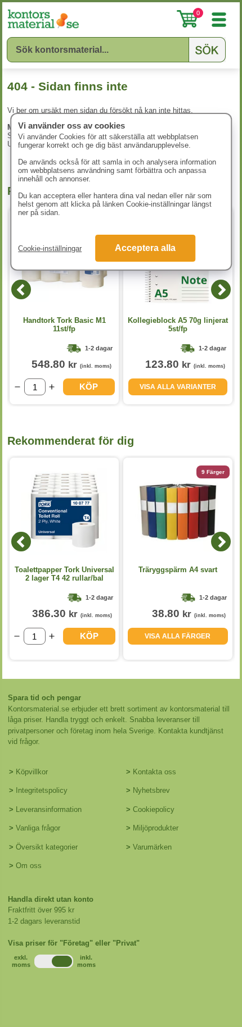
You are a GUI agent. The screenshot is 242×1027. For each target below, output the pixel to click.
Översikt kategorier (47, 847)
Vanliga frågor (38, 828)
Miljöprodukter (155, 828)
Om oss (29, 865)
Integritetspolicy (42, 790)
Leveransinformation (49, 809)
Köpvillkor (32, 772)
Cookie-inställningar (50, 248)
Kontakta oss (154, 772)
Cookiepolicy (153, 809)
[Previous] (21, 289)
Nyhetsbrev (151, 790)
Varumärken (152, 847)
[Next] (221, 289)
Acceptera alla (145, 248)
